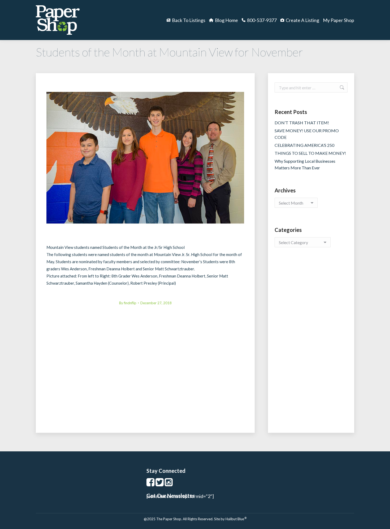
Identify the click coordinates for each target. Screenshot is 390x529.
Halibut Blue (236, 519)
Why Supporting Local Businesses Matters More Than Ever (305, 164)
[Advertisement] (311, 345)
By (127, 303)
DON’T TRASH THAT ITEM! (302, 122)
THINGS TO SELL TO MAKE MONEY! (310, 153)
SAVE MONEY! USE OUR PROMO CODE (307, 134)
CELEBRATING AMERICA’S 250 (304, 145)
